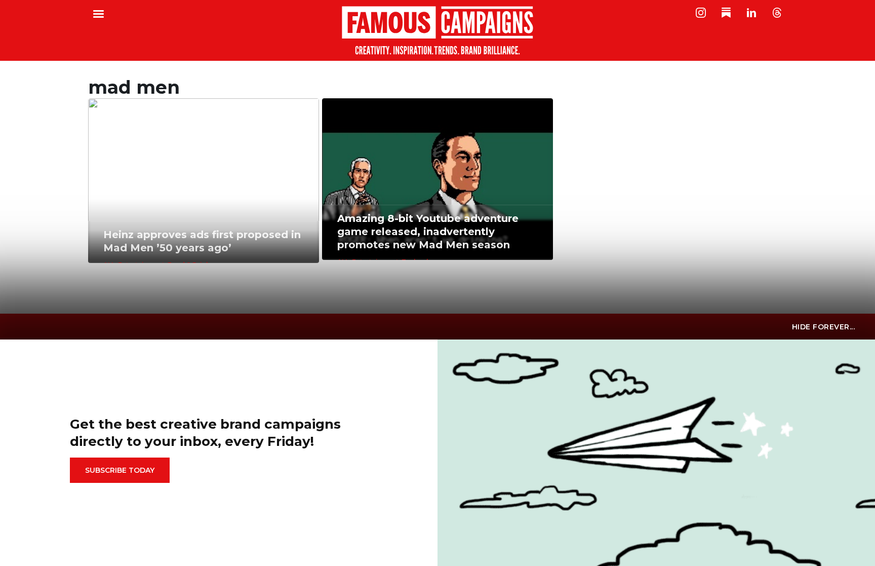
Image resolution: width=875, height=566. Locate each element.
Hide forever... (823, 326)
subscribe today (119, 470)
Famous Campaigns (437, 30)
